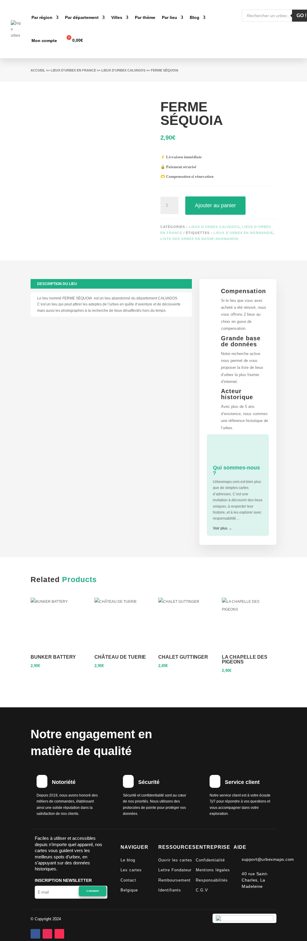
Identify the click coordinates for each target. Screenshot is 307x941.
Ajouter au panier (215, 205)
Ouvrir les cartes (175, 860)
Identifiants (169, 890)
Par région (41, 17)
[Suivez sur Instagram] (47, 934)
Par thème (145, 17)
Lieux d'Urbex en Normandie (243, 233)
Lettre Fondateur (175, 870)
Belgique (129, 890)
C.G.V (202, 890)
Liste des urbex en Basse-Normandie (199, 239)
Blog (194, 17)
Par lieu (169, 17)
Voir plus (222, 528)
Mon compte (44, 40)
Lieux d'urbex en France (73, 70)
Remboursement (174, 880)
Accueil (38, 70)
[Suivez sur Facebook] (35, 934)
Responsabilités (212, 880)
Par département (82, 17)
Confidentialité (210, 860)
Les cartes (131, 870)
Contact (128, 880)
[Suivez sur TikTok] (59, 934)
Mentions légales (213, 870)
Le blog (128, 860)
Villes (116, 17)
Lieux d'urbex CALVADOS (123, 70)
